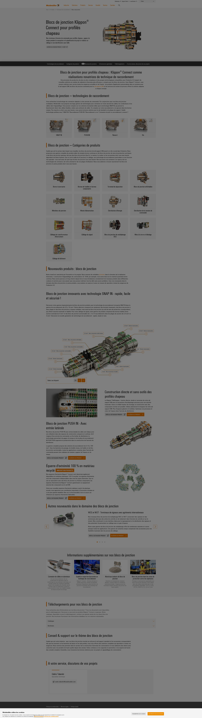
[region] (101, 713)
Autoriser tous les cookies (155, 713)
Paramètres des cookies (138, 713)
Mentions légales (38, 716)
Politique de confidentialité (51, 716)
